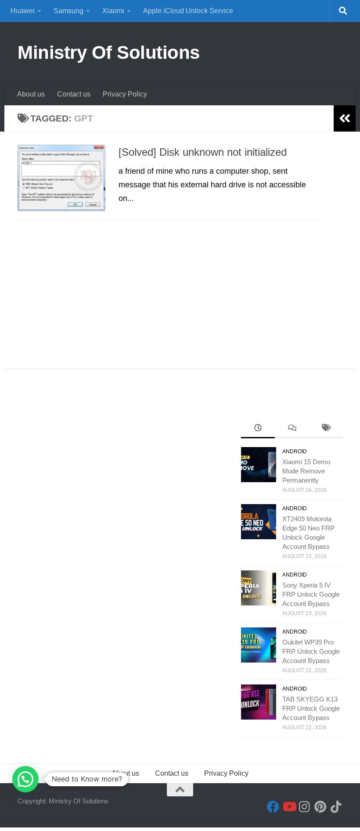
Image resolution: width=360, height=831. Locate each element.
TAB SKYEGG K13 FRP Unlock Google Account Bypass (311, 708)
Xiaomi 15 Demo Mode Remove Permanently (306, 471)
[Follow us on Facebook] (273, 807)
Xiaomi (113, 10)
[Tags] (325, 428)
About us (31, 94)
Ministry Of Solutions (109, 52)
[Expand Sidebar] (345, 118)
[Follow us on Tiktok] (336, 807)
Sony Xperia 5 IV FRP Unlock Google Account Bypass (311, 594)
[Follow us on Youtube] (289, 807)
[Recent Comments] (292, 428)
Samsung (68, 10)
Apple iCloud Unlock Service (188, 10)
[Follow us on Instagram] (305, 807)
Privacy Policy (125, 94)
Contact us (73, 94)
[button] (25, 779)
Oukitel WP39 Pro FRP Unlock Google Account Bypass (311, 651)
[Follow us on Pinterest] (320, 807)
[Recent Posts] (258, 428)
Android (294, 451)
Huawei (23, 10)
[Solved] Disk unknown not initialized (203, 152)
